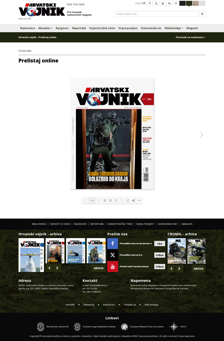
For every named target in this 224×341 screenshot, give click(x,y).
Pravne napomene (186, 336)
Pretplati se (130, 304)
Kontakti (70, 304)
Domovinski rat (151, 28)
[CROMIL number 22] (196, 251)
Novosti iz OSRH (60, 223)
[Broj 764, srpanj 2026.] (75, 250)
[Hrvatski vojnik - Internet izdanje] (57, 10)
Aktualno (44, 28)
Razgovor (62, 28)
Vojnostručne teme (102, 28)
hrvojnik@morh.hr (98, 285)
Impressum (109, 304)
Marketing (88, 304)
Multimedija (173, 28)
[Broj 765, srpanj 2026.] (55, 250)
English (139, 3)
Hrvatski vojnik (27, 37)
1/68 (92, 200)
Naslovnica (27, 28)
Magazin (192, 28)
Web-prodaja (151, 304)
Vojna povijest (128, 28)
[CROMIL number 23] (177, 251)
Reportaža (79, 28)
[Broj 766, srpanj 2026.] (31, 254)
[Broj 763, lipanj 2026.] (96, 250)
